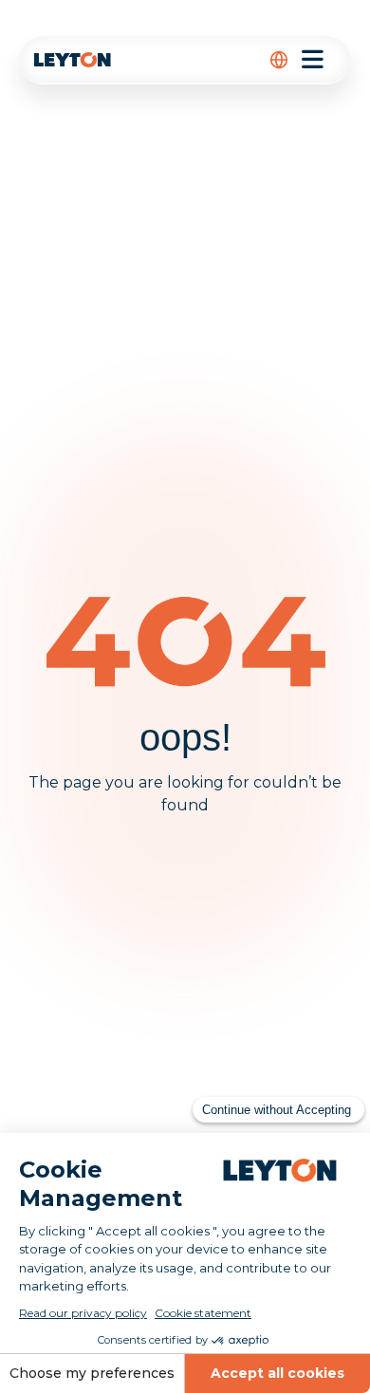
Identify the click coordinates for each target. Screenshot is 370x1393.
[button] (278, 59)
